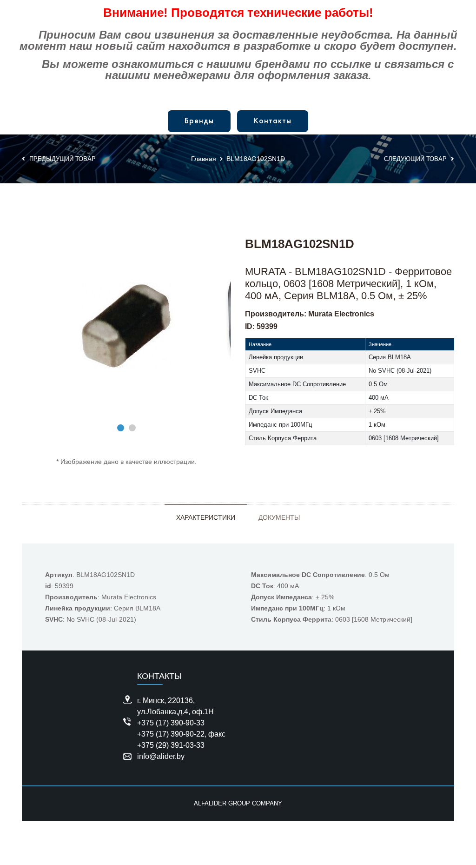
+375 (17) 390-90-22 (171, 734)
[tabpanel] (126, 326)
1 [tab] (120, 427)
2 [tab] (132, 427)
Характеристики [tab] (205, 517)
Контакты (272, 121)
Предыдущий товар (61, 158)
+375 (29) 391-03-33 (171, 745)
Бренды (199, 121)
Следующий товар (416, 158)
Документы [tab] (279, 517)
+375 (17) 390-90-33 (171, 723)
